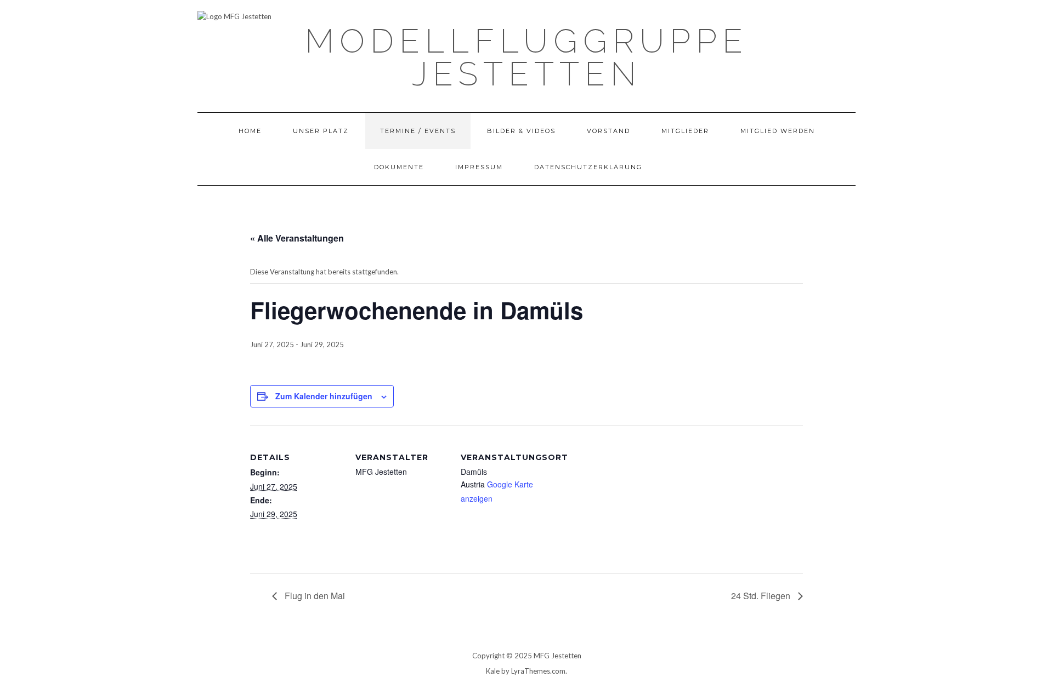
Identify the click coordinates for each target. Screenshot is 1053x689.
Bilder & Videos (521, 131)
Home (250, 131)
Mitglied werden (777, 131)
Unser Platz (321, 131)
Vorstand (608, 131)
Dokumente (399, 167)
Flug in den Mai (313, 595)
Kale (493, 671)
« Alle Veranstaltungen (297, 238)
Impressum (479, 167)
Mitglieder (685, 131)
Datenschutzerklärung (588, 167)
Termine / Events (418, 131)
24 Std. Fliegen (761, 595)
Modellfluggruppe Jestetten (526, 57)
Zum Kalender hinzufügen (323, 396)
